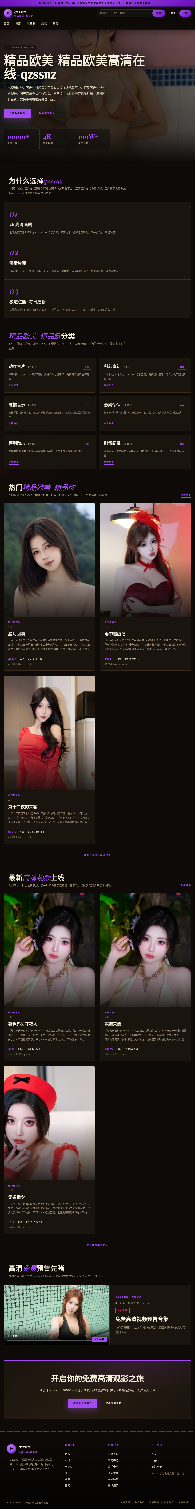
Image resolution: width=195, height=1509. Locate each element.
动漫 (56, 23)
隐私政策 (154, 1502)
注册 (185, 13)
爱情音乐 (113, 1466)
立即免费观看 (17, 113)
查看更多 (14, 385)
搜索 (158, 13)
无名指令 (16, 1197)
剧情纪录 (113, 1485)
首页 (7, 23)
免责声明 (183, 1502)
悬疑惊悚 (113, 1472)
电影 (18, 23)
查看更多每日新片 (97, 1245)
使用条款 (169, 1502)
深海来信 (113, 1024)
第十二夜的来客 (22, 806)
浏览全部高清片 (82, 1403)
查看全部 (186, 494)
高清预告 (157, 1466)
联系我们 (140, 1502)
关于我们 (125, 1502)
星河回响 (16, 633)
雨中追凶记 (115, 633)
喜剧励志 (113, 1479)
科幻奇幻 (113, 1460)
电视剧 (31, 23)
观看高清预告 (47, 113)
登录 (173, 13)
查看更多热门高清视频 (97, 855)
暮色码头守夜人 (22, 1024)
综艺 (44, 23)
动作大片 (113, 1454)
